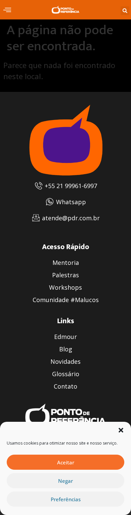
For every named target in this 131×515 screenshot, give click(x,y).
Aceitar (65, 462)
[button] (121, 430)
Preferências (66, 499)
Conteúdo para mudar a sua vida (8, 9)
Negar (65, 480)
